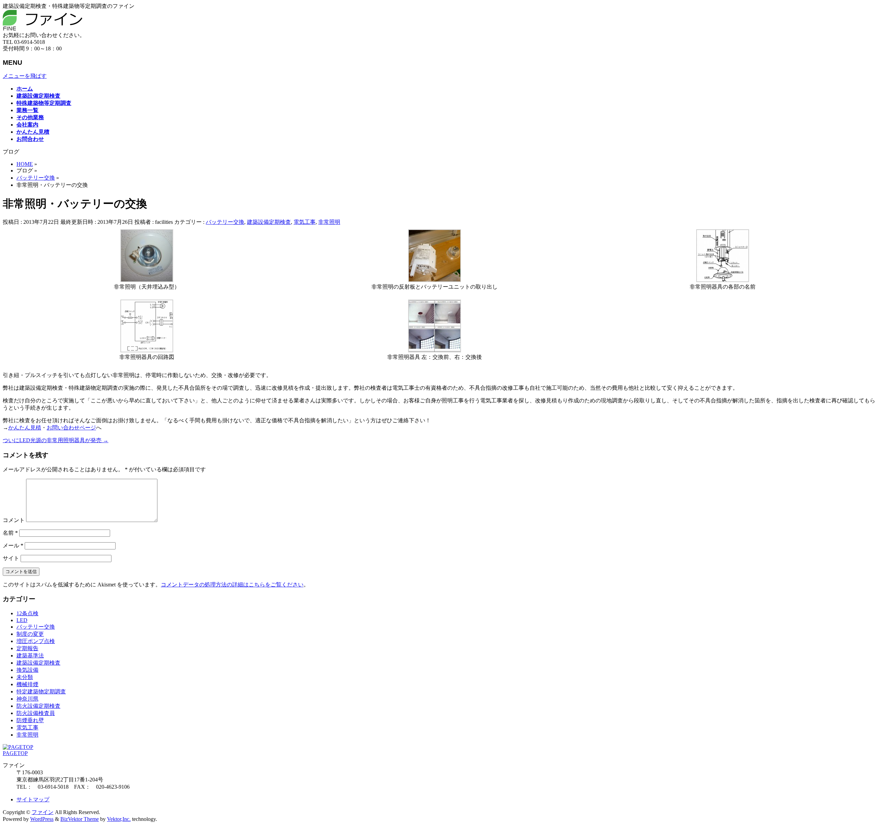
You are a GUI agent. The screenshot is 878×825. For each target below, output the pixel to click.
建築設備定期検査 (269, 222)
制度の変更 (30, 634)
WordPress (42, 819)
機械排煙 (27, 684)
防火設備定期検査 (38, 706)
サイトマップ (32, 799)
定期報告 (27, 648)
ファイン (43, 812)
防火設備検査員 (35, 713)
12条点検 (27, 613)
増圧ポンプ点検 (35, 641)
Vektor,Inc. (119, 819)
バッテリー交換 (225, 222)
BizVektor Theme (79, 819)
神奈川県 (27, 699)
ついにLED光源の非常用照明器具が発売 (55, 440)
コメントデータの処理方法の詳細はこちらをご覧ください (232, 584)
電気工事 (305, 222)
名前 (10, 533)
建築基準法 (30, 655)
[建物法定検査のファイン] (42, 29)
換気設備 (27, 670)
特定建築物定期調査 (41, 691)
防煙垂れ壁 (30, 720)
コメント (14, 520)
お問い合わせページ (71, 427)
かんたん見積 (24, 427)
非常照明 (329, 222)
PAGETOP (15, 753)
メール (13, 545)
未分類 (24, 677)
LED (21, 620)
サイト (11, 558)
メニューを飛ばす (25, 76)
